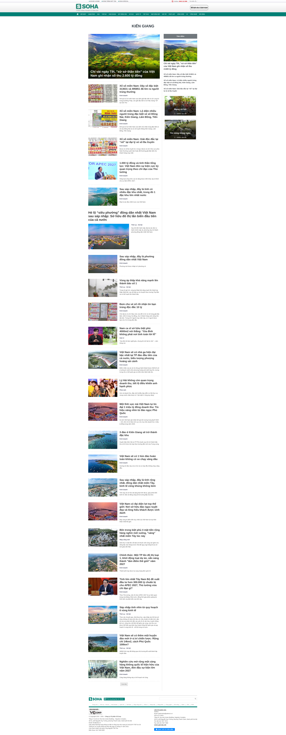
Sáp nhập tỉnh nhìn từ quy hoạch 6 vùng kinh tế (139, 609)
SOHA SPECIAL (123, 1)
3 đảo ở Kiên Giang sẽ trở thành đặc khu (138, 434)
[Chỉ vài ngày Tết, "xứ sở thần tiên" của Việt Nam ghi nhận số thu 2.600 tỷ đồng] (124, 56)
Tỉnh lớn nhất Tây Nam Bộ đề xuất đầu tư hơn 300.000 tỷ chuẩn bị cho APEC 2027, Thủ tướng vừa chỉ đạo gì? (139, 584)
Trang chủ (95, 704)
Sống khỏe (180, 14)
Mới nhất (83, 14)
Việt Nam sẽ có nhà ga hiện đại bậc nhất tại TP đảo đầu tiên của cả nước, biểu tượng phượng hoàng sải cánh (138, 357)
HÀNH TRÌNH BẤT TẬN (109, 1)
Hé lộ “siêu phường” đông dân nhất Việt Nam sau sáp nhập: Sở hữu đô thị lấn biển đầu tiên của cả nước (122, 216)
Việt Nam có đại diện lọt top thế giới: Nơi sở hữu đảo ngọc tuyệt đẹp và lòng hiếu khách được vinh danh (140, 508)
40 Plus (131, 14)
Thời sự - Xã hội (136, 225)
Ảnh (188, 704)
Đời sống (202, 14)
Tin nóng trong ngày (180, 133)
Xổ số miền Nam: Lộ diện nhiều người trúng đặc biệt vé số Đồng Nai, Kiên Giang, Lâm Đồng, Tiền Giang (139, 115)
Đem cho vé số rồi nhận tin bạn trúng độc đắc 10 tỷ (138, 306)
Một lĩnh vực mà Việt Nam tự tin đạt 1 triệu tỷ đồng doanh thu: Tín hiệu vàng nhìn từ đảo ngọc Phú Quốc (139, 409)
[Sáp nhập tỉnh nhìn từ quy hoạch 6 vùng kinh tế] (102, 615)
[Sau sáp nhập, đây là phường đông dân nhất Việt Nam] (102, 264)
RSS (192, 704)
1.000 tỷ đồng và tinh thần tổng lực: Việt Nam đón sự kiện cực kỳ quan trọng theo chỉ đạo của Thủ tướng (139, 167)
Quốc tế (138, 14)
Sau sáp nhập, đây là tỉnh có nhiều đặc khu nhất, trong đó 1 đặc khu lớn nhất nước (137, 192)
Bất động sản (122, 14)
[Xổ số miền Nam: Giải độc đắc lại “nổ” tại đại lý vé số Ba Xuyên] (102, 147)
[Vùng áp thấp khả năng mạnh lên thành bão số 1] (102, 288)
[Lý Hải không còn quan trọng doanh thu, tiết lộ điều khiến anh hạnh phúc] (102, 388)
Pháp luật (172, 14)
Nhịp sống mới (155, 14)
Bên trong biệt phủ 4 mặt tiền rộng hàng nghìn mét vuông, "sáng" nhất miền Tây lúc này (140, 533)
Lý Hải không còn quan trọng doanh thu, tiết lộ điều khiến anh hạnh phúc (138, 383)
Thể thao (146, 14)
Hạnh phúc (91, 14)
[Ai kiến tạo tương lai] (198, 7)
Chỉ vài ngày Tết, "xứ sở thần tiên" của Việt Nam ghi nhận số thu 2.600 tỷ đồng (122, 73)
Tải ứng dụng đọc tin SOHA (115, 699)
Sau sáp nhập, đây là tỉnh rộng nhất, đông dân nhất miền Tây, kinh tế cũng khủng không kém (138, 482)
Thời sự (104, 14)
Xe (187, 14)
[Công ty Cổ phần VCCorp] (116, 711)
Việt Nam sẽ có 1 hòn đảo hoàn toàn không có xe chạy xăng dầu (139, 458)
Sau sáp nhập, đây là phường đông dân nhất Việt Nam (137, 258)
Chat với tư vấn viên (165, 729)
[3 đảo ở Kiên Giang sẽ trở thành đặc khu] (102, 440)
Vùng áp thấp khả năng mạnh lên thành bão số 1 (139, 282)
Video (182, 704)
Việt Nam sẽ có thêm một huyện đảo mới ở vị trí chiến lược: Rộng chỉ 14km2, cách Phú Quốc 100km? (139, 640)
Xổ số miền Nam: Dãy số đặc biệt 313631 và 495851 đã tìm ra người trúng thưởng (139, 88)
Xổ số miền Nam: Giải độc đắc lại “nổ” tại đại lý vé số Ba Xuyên (139, 140)
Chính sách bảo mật (160, 725)
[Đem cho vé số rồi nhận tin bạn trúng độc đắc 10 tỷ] (102, 312)
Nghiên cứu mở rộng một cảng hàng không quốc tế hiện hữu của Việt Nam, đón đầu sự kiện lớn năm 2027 (139, 666)
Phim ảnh (123, 390)
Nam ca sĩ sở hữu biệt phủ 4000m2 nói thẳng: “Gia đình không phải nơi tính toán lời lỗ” (138, 331)
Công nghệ (193, 14)
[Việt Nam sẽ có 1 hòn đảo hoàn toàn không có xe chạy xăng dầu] (102, 464)
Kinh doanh (112, 14)
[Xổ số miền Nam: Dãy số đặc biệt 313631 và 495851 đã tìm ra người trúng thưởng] (102, 93)
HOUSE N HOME (95, 1)
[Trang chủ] (87, 7)
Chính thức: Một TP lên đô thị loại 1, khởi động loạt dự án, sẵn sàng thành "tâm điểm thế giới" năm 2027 (139, 559)
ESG (98, 14)
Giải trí (164, 14)
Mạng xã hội (180, 109)
